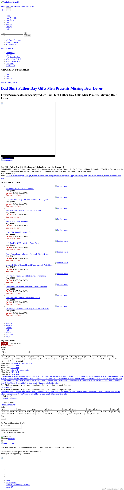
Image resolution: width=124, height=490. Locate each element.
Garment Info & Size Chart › (12, 376)
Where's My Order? (13, 59)
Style (3, 350)
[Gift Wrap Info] (26, 423)
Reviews (9, 55)
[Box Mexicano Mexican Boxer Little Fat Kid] (64, 295)
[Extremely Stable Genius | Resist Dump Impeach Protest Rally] (64, 263)
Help (8, 29)
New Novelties (11, 18)
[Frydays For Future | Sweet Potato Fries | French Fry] (64, 274)
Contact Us (10, 64)
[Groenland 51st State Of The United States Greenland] (64, 285)
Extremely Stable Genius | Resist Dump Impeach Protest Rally (29, 265)
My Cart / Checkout (13, 40)
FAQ (8, 480)
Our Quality (10, 53)
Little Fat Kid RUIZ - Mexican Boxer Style (22, 243)
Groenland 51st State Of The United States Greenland (26, 287)
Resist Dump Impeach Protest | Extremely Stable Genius (27, 254)
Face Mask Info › (7, 387)
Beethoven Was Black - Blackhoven (20, 189)
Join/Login (5, 6)
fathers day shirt (62, 176)
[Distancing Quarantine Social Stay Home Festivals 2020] (64, 306)
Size (2, 354)
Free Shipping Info (13, 57)
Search (27, 36)
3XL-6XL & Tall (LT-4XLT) (22, 363)
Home (8, 16)
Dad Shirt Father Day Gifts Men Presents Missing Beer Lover (52, 88)
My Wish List (11, 44)
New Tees (10, 20)
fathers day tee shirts (95, 176)
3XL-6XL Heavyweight (20, 370)
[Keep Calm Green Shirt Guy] (64, 219)
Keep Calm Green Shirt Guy (17, 221)
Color (3, 407)
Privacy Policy (11, 483)
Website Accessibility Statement (18, 485)
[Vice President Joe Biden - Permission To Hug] (64, 208)
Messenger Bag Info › (59, 394)
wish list (11, 439)
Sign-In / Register (12, 42)
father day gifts (18, 176)
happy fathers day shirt (78, 176)
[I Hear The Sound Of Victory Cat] (64, 230)
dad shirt (9, 176)
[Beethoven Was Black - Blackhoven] (64, 186)
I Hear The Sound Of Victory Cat (18, 232)
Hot (7, 22)
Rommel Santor (117, 489)
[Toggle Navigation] (8, 9)
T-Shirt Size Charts (13, 61)
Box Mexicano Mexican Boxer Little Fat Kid (23, 298)
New (8, 74)
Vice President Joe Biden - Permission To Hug (23, 210)
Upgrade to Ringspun (10, 398)
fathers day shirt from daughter (43, 176)
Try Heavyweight (8, 405)
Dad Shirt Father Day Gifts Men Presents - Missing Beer (27, 199)
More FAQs (10, 66)
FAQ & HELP (7, 48)
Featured (9, 25)
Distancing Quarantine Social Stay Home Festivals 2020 (27, 309)
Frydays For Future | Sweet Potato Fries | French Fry (26, 276)
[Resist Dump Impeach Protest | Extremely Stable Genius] (64, 252)
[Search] (25, 33)
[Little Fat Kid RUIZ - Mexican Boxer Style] (64, 241)
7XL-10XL (15, 365)
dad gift (28, 176)
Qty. (2, 416)
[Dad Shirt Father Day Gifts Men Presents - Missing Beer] (64, 197)
